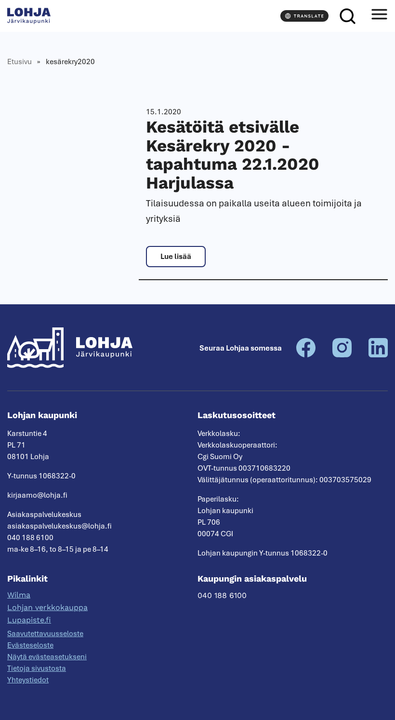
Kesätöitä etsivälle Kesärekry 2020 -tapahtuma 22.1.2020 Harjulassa (232, 155)
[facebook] (306, 355)
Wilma (18, 594)
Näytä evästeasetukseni (47, 657)
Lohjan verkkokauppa (47, 607)
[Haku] (347, 16)
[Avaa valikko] (379, 16)
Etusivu (19, 62)
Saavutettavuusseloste (45, 633)
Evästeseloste (30, 645)
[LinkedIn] (378, 355)
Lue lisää (175, 256)
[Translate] (304, 16)
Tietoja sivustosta (36, 668)
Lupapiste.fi (29, 620)
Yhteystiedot (28, 680)
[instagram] (342, 355)
